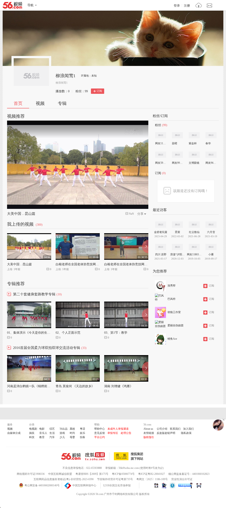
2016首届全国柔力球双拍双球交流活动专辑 (46, 348)
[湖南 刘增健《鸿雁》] (126, 357)
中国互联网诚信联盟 (60, 473)
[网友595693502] (160, 154)
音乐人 (43, 433)
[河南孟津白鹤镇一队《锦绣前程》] (29, 357)
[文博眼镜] (194, 154)
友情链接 (148, 433)
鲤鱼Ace (172, 338)
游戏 (62, 433)
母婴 (72, 437)
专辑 (62, 103)
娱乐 (82, 433)
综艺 (52, 428)
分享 (140, 214)
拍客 (82, 437)
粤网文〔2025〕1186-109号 (152, 479)
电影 (42, 428)
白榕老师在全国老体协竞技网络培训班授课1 (134, 264)
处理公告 (126, 433)
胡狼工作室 (174, 312)
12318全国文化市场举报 (117, 485)
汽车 (52, 437)
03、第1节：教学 (115, 332)
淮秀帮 (171, 285)
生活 (52, 433)
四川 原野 (160, 254)
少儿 (62, 437)
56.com (12, 6)
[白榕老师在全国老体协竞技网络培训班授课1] (126, 235)
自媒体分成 (14, 433)
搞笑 (31, 433)
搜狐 (129, 456)
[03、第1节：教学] (126, 303)
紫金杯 (193, 143)
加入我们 (188, 428)
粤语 (82, 428)
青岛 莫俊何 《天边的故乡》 (75, 386)
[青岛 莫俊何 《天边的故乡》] (78, 357)
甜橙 (174, 143)
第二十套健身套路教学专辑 (34, 294)
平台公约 (99, 437)
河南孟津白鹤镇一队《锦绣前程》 (30, 386)
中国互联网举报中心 (84, 485)
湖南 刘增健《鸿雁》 (118, 386)
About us (148, 428)
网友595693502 (160, 162)
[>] (199, 6)
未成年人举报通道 (118, 428)
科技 (31, 437)
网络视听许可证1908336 (31, 473)
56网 (71, 456)
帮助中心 (99, 428)
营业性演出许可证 (181, 479)
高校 (72, 428)
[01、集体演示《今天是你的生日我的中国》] (29, 303)
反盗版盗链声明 (166, 433)
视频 (40, 103)
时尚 (72, 433)
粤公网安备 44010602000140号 (42, 485)
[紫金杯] (194, 135)
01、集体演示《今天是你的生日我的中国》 (36, 332)
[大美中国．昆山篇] (29, 235)
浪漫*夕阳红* (177, 254)
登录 (177, 5)
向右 (145, 246)
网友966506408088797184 (210, 162)
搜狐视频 (97, 456)
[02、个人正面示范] (78, 303)
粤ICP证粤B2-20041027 (151, 473)
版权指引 (148, 437)
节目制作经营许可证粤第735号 (115, 479)
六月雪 (211, 232)
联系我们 (175, 428)
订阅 (99, 90)
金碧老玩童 (160, 232)
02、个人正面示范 (68, 332)
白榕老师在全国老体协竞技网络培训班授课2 (86, 264)
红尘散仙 (194, 232)
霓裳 (177, 232)
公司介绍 (162, 428)
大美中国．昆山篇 (21, 214)
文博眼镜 (194, 162)
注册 (187, 5)
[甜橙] (177, 135)
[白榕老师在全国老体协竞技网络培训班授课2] (78, 235)
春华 (208, 143)
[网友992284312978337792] (177, 154)
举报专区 (112, 433)
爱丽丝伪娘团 (175, 325)
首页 (18, 103)
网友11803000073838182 (160, 143)
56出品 (64, 428)
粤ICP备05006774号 (123, 473)
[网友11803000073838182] (160, 135)
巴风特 (171, 298)
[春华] (211, 135)
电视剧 (33, 428)
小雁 (211, 254)
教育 (42, 437)
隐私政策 (186, 433)
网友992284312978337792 (177, 162)
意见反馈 (99, 433)
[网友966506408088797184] (211, 154)
